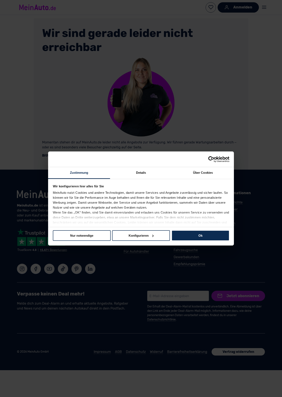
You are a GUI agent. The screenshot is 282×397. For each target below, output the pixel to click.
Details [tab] (141, 172)
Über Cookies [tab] (203, 172)
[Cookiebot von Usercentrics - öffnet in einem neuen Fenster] (211, 159)
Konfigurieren (139, 235)
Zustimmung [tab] (79, 172)
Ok (200, 235)
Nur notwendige (81, 235)
